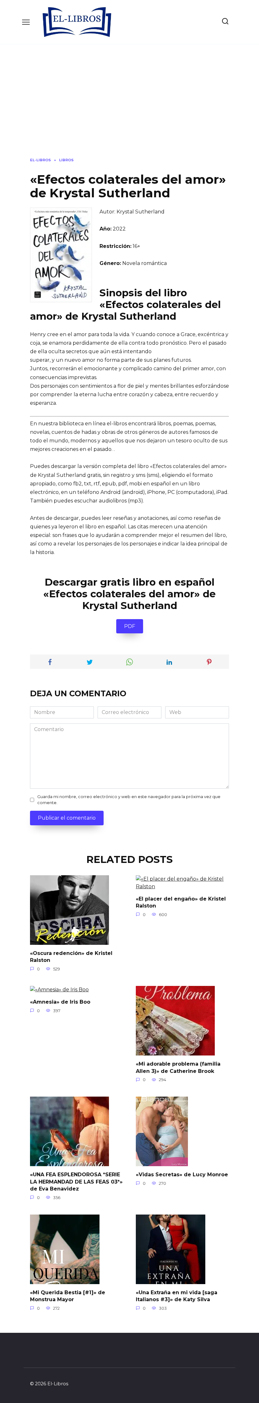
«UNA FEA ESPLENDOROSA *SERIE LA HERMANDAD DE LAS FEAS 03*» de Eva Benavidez (76, 1182)
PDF (129, 626)
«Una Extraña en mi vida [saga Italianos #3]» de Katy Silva (176, 1295)
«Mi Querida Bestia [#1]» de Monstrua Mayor (67, 1295)
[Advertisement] (129, 105)
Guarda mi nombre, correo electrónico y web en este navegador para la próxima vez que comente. (128, 799)
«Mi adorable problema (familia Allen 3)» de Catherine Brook (178, 1067)
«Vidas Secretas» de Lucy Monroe (182, 1175)
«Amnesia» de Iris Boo (60, 1002)
